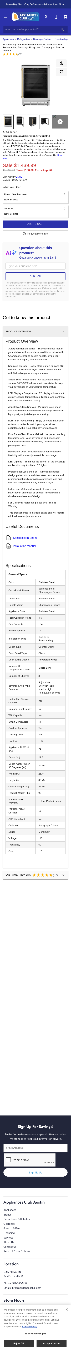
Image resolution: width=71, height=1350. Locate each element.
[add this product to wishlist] (61, 72)
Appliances (8, 39)
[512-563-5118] (56, 17)
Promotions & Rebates (16, 1219)
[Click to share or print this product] (61, 63)
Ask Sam (35, 275)
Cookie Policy (29, 1326)
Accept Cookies (51, 1343)
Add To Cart (35, 224)
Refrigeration (23, 39)
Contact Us (9, 1246)
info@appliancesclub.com (26, 1287)
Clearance (9, 1223)
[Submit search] (62, 29)
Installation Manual (24, 545)
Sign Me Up (35, 1172)
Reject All (18, 1343)
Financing (9, 1232)
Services (8, 1237)
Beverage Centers (42, 39)
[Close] (67, 1309)
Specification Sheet (25, 537)
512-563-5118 (19, 1283)
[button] (5, 17)
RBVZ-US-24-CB (19, 180)
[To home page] (26, 16)
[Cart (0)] (65, 17)
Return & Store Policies (16, 1251)
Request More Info (37, 233)
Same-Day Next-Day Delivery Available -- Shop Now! (35, 4)
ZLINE (19, 177)
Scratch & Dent (12, 1228)
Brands (7, 1214)
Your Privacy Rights (35, 1333)
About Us (8, 1242)
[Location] (46, 17)
